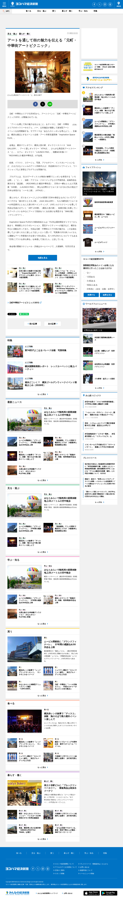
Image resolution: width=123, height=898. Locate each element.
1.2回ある (91, 277)
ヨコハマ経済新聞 (24, 4)
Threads (110, 4)
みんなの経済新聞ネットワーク (17, 893)
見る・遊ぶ (41, 11)
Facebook (94, 4)
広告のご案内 (59, 870)
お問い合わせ (84, 867)
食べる (28, 11)
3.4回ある (91, 281)
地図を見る (42, 258)
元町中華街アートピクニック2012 (24, 302)
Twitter (100, 4)
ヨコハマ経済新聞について (64, 864)
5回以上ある (92, 285)
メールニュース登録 (87, 873)
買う (54, 11)
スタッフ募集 (59, 873)
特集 (95, 11)
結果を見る (107, 295)
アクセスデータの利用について (66, 867)
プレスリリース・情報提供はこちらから (94, 864)
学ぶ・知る (83, 11)
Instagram (105, 4)
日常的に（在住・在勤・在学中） (101, 289)
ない (89, 272)
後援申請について (86, 870)
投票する (91, 295)
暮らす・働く (67, 11)
